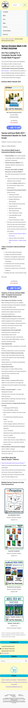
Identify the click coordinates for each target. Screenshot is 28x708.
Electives (5, 34)
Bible (4, 15)
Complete (5, 12)
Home (2, 39)
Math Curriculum (10, 39)
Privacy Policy (21, 695)
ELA (4, 19)
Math (4, 23)
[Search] (20, 5)
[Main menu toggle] (25, 5)
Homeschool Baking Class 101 (14, 686)
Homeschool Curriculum (11, 694)
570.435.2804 (5, 653)
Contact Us (14, 696)
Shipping (6, 695)
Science (5, 27)
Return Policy (13, 695)
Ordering (20, 694)
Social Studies (7, 30)
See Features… (6, 70)
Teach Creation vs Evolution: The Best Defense (14, 680)
